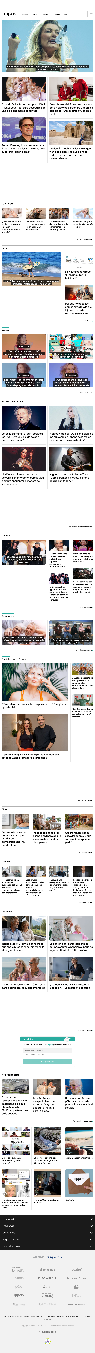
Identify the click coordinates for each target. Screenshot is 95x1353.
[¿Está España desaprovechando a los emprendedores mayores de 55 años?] (59, 871)
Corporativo (8, 1232)
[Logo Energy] (47, 1287)
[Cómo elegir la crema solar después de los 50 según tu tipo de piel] (35, 682)
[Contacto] (79, 1183)
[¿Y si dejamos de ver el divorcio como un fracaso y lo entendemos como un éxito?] (12, 213)
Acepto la (34, 1054)
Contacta (47, 1320)
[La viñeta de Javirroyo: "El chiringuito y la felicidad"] (79, 260)
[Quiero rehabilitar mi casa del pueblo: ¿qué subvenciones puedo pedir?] (79, 821)
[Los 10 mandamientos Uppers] (79, 1141)
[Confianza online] (48, 1343)
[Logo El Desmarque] (47, 1278)
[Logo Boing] (18, 1287)
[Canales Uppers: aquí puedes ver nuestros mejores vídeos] (71, 346)
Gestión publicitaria (82, 1316)
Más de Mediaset (11, 1246)
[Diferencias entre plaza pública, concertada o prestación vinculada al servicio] (79, 1087)
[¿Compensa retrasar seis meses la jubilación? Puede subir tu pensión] (71, 969)
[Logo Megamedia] (49, 1332)
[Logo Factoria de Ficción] (76, 1278)
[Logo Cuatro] (77, 1269)
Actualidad (8, 1218)
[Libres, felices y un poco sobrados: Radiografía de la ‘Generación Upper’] (47, 1141)
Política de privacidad (35, 1316)
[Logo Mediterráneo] (76, 1304)
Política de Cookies (68, 1316)
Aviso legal (7, 1316)
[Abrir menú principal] (91, 14)
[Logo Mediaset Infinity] (18, 1269)
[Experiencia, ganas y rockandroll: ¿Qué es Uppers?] (16, 1141)
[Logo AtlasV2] (18, 1304)
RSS (90, 1316)
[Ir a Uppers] (9, 14)
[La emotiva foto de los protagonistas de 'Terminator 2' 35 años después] (36, 213)
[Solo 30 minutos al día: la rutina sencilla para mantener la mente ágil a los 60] (59, 213)
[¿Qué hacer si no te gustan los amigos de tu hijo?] (71, 632)
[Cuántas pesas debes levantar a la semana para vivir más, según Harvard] (82, 700)
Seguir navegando (12, 1239)
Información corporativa (19, 1316)
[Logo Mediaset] (47, 1258)
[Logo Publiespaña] (47, 1304)
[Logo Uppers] (18, 1295)
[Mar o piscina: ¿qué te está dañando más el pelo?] (83, 213)
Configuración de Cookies (52, 1316)
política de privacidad (37, 1054)
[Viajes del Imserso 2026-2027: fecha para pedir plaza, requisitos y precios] (24, 969)
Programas (8, 1225)
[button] (23, 346)
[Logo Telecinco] (47, 1269)
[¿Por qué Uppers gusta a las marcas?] (47, 1183)
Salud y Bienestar (19, 659)
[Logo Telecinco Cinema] (47, 1295)
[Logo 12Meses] (76, 1295)
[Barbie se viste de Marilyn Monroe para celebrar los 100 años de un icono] (83, 545)
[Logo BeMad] (76, 1287)
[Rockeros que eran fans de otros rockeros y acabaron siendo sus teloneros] (24, 552)
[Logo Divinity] (18, 1278)
